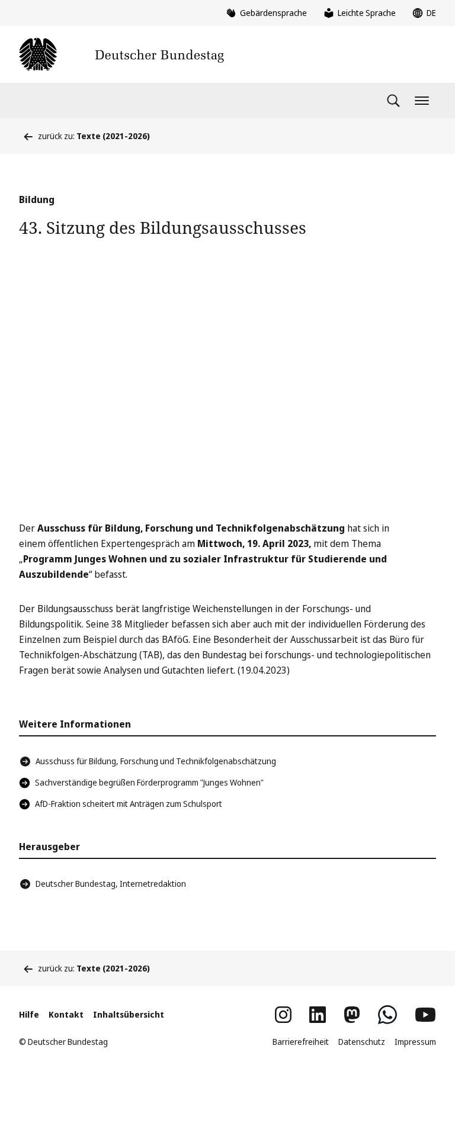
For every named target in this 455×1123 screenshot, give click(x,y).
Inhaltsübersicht (128, 1014)
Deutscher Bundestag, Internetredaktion (111, 883)
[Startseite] (121, 54)
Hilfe (29, 1014)
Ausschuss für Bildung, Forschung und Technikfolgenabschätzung (156, 761)
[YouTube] (425, 1014)
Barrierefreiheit (301, 1041)
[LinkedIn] (317, 1014)
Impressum (415, 1041)
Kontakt (66, 1014)
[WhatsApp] (387, 1014)
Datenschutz (361, 1041)
